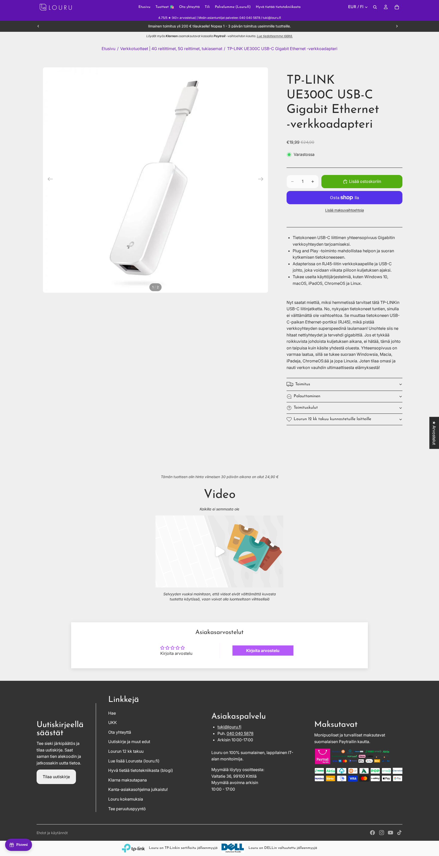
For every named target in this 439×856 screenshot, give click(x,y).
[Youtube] (390, 833)
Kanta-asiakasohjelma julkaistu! (138, 789)
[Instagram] (382, 833)
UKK (112, 722)
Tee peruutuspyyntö (127, 808)
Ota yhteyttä (119, 732)
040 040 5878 (240, 733)
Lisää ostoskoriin (365, 181)
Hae (112, 713)
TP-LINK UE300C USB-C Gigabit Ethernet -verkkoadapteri (282, 48)
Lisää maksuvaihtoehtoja (344, 210)
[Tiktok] (399, 833)
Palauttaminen (307, 396)
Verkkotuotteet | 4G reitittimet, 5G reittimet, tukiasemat (171, 48)
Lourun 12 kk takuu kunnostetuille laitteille (332, 419)
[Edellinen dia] (38, 26)
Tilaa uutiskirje (56, 776)
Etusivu (108, 48)
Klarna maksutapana (127, 780)
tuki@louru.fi (229, 726)
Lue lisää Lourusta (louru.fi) (134, 760)
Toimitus (302, 384)
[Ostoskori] (396, 7)
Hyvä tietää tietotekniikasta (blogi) (140, 770)
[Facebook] (372, 833)
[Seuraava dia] (396, 26)
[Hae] (375, 7)
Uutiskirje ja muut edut (129, 741)
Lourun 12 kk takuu (126, 751)
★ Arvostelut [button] (434, 433)
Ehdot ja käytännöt (52, 833)
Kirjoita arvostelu (262, 650)
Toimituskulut (306, 408)
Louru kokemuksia (125, 799)
